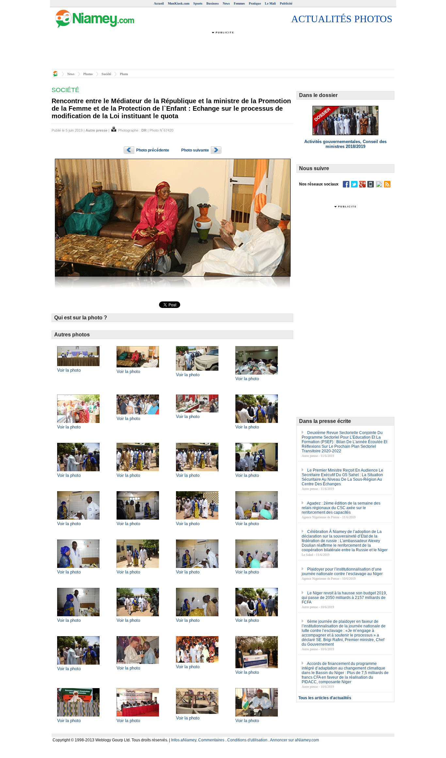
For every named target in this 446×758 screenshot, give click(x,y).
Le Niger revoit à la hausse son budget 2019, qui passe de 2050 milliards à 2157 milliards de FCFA (344, 598)
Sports (197, 3)
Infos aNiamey (183, 740)
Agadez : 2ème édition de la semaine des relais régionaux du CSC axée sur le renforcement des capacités (341, 508)
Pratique (255, 3)
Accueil (159, 3)
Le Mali (270, 3)
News (226, 3)
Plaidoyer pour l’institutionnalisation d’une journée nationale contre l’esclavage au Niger (342, 571)
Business (212, 3)
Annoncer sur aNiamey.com (294, 740)
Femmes (239, 3)
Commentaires (211, 740)
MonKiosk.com (178, 3)
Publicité (286, 3)
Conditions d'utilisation (247, 740)
